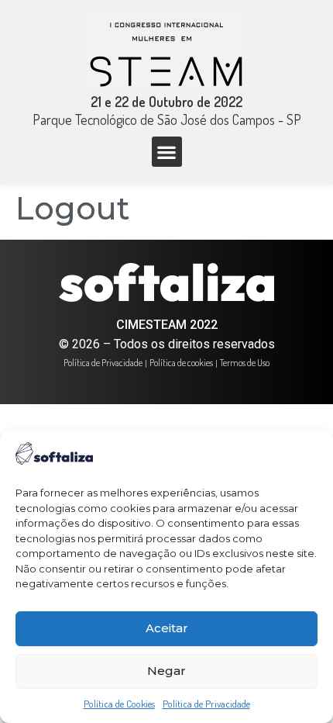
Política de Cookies (119, 703)
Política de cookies (181, 362)
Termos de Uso (244, 362)
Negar (166, 670)
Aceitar (167, 628)
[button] (167, 152)
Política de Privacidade (206, 703)
